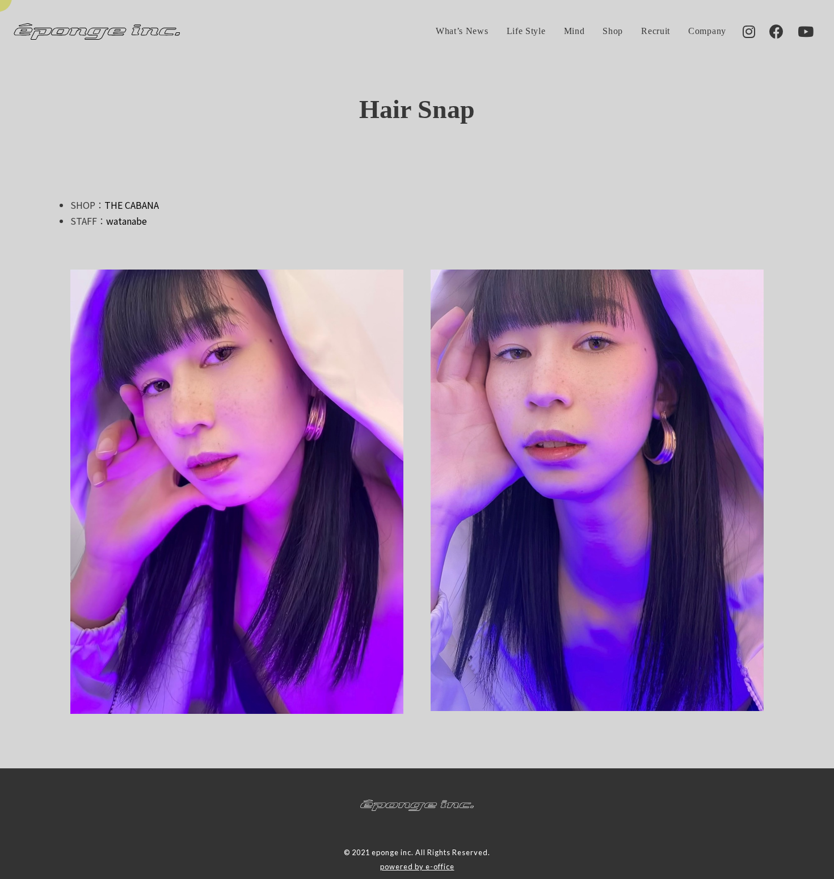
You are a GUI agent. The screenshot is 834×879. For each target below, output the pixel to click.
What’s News (462, 31)
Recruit (655, 31)
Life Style (526, 31)
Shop (613, 31)
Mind (574, 31)
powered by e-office (417, 866)
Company (707, 31)
